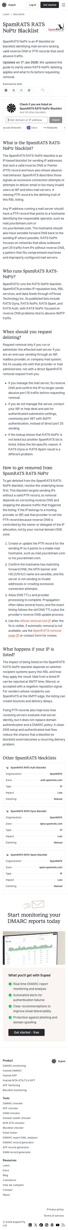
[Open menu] (63, 5)
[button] (55, 120)
